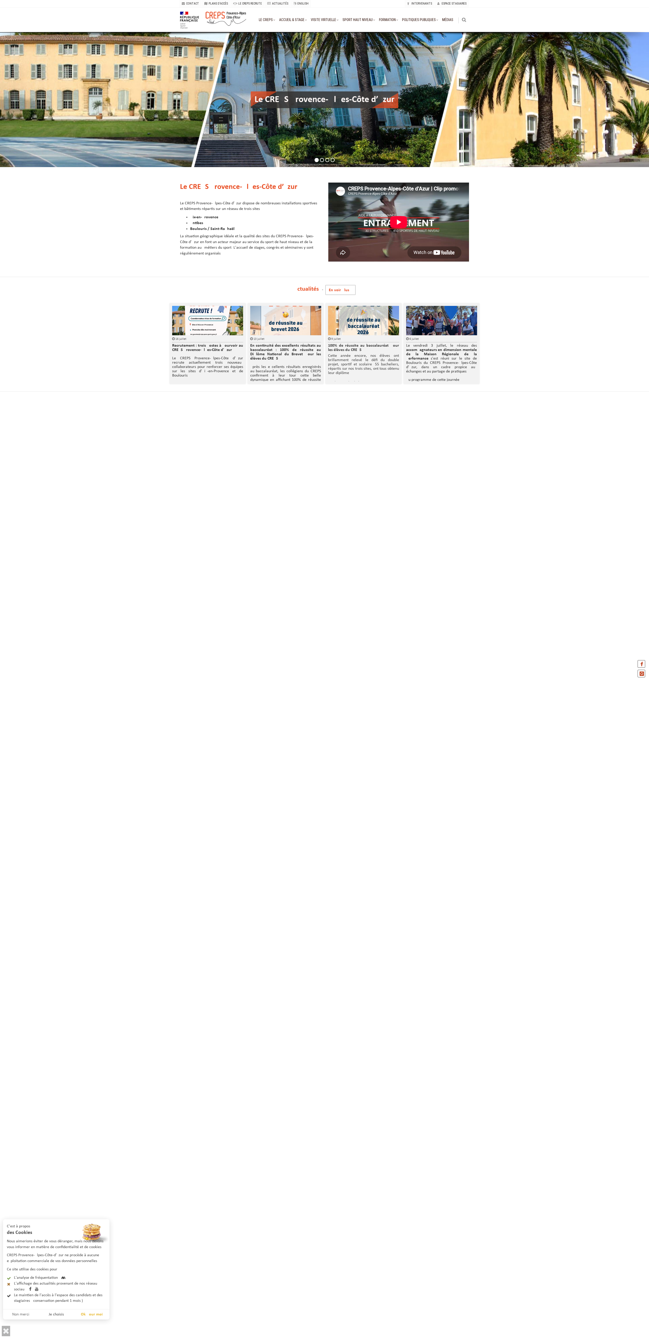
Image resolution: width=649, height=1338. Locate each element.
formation (387, 20)
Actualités (306, 289)
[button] (6, 1331)
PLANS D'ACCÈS (218, 3)
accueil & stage (291, 20)
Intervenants (421, 3)
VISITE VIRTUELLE (323, 20)
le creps (266, 20)
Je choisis (56, 1314)
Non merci (20, 1314)
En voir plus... (340, 290)
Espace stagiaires (453, 3)
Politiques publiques (419, 20)
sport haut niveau (357, 20)
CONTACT (192, 3)
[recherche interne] (464, 20)
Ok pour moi (92, 1314)
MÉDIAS (447, 20)
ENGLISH (303, 3)
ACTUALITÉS (280, 3)
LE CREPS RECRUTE (250, 3)
